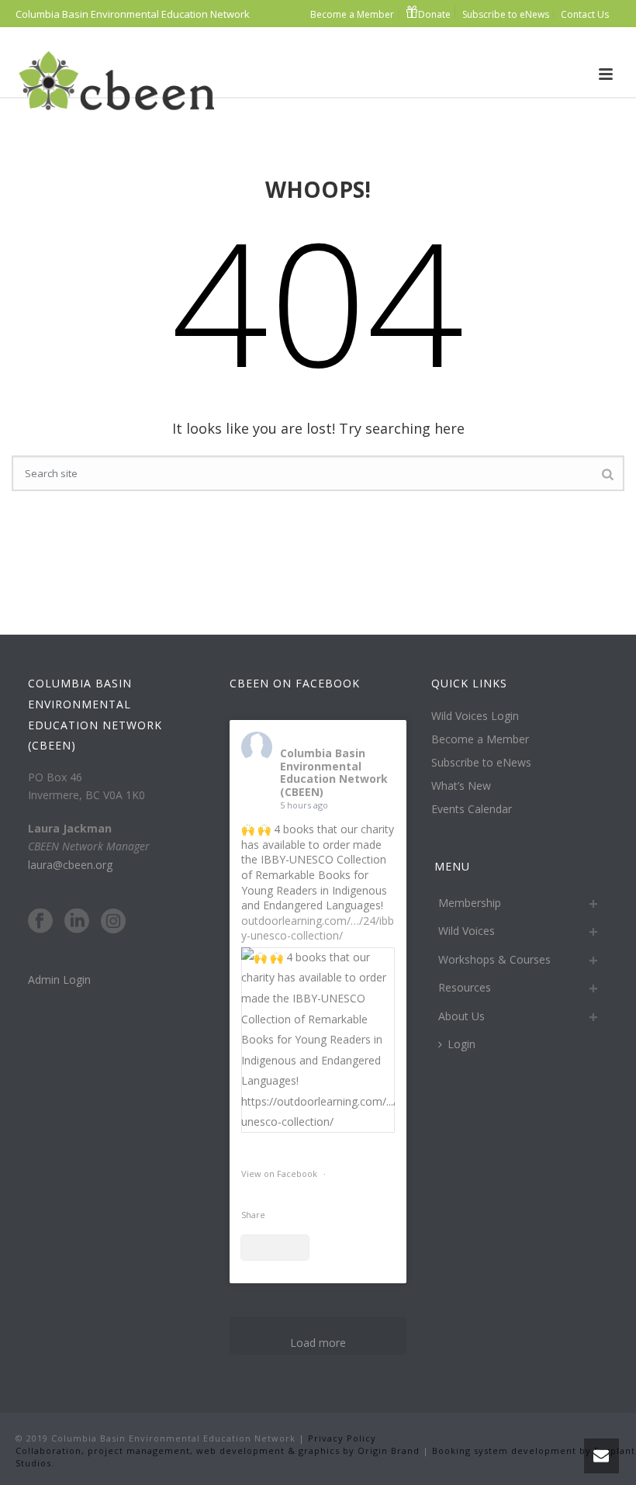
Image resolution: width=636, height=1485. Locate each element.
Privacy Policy (340, 1438)
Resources (464, 987)
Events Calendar (471, 809)
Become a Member (480, 739)
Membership (469, 902)
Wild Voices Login (475, 716)
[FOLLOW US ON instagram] (113, 922)
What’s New (461, 786)
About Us (461, 1016)
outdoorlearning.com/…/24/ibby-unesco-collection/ (317, 928)
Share (253, 1214)
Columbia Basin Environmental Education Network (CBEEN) (334, 772)
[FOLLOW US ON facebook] (40, 922)
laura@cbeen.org (70, 864)
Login (461, 1044)
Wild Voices (466, 930)
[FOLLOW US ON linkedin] (76, 922)
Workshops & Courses (494, 959)
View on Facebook (280, 1173)
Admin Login (59, 979)
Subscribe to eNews (481, 763)
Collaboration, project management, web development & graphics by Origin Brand (218, 1450)
